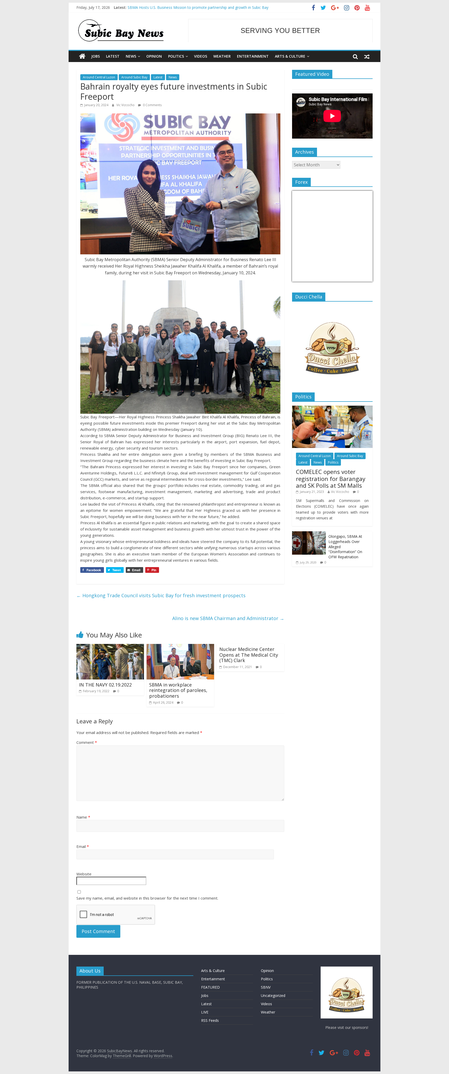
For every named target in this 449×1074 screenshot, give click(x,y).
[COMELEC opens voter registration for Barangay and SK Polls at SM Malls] (332, 408)
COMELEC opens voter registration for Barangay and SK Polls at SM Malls (330, 478)
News (131, 56)
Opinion (154, 56)
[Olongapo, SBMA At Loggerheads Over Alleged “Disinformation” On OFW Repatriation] (309, 534)
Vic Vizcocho (125, 105)
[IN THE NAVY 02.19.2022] (110, 647)
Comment (86, 742)
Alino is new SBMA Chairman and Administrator (228, 618)
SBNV (265, 987)
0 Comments (152, 105)
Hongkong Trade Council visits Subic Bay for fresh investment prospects (161, 595)
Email (82, 846)
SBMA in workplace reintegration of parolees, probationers (178, 690)
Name (83, 817)
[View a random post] (367, 56)
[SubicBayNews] (82, 56)
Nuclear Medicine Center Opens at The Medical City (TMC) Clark (248, 654)
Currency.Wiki (358, 278)
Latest (113, 56)
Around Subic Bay (134, 77)
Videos (200, 56)
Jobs (95, 56)
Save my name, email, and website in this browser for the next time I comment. (147, 898)
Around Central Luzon (99, 77)
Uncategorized (273, 995)
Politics (176, 56)
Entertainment (253, 56)
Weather (222, 56)
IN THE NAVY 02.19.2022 (105, 685)
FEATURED (210, 987)
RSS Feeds (210, 1020)
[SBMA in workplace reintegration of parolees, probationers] (180, 647)
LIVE (204, 1012)
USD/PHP (303, 278)
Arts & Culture (290, 56)
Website (83, 873)
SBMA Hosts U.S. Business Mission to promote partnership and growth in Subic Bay (198, 7)
